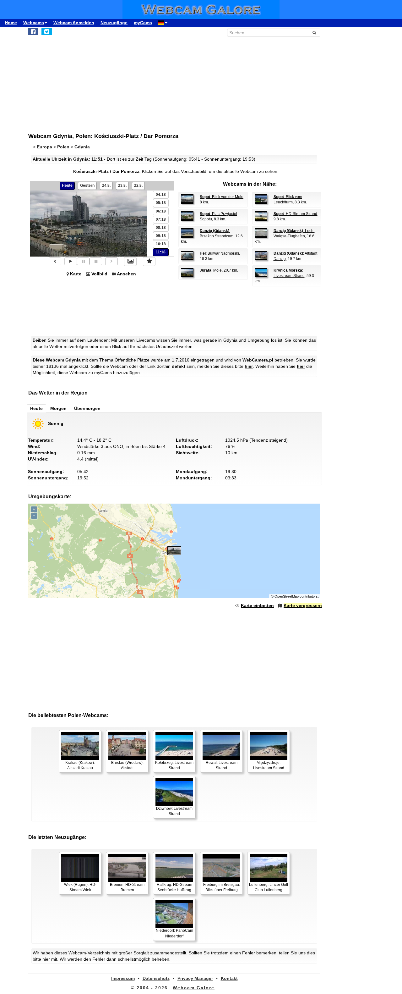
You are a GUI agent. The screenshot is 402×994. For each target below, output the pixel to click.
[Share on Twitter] (46, 31)
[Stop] (96, 261)
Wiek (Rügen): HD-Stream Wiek (80, 887)
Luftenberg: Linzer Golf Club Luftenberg (268, 887)
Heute (67, 185)
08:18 (161, 227)
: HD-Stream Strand (295, 214)
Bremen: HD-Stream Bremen (127, 887)
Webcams (33, 22)
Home (11, 22)
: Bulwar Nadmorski (219, 253)
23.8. (122, 185)
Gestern (87, 185)
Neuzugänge (114, 22)
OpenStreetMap (286, 596)
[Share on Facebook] (33, 31)
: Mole (211, 270)
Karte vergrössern (303, 605)
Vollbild (99, 273)
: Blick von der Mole (221, 197)
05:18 (161, 203)
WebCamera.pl (257, 359)
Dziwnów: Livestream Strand (174, 811)
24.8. (106, 185)
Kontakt (229, 978)
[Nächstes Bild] (111, 261)
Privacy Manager (195, 978)
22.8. (138, 185)
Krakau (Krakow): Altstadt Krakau (80, 765)
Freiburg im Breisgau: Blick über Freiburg (221, 887)
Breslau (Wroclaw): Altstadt (127, 765)
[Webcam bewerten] (149, 261)
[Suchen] (314, 32)
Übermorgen (87, 408)
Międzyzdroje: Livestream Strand (268, 765)
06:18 (161, 211)
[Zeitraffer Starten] (70, 261)
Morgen (58, 408)
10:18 (161, 244)
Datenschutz (156, 978)
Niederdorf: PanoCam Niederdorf (174, 933)
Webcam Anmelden (73, 22)
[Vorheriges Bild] (55, 261)
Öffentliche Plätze (132, 359)
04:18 (161, 194)
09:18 (161, 236)
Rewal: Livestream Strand (221, 765)
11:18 (161, 252)
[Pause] (83, 261)
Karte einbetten (257, 605)
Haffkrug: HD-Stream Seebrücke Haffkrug (174, 887)
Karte (75, 273)
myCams (143, 22)
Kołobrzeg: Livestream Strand (174, 765)
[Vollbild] (130, 261)
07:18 (161, 219)
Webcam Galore (194, 987)
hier (249, 366)
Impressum (123, 978)
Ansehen (126, 273)
